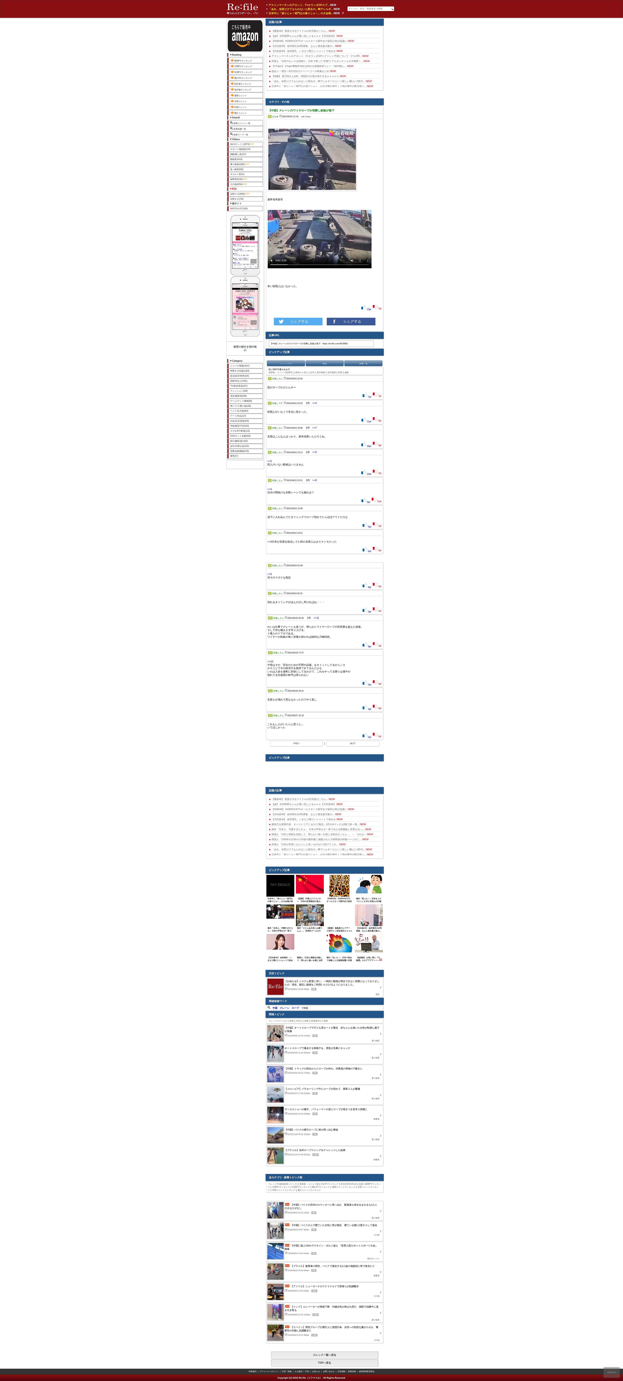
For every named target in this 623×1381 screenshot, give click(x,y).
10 (270, 618)
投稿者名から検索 (319, 1021)
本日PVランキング (329, 1184)
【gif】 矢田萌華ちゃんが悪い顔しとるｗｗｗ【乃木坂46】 (304, 36)
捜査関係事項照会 (366, 1371)
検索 (325, 363)
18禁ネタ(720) (237, 199)
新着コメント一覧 (241, 123)
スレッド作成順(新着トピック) (283, 1184)
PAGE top (611, 1372)
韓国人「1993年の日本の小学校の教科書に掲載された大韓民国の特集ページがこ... (316, 839)
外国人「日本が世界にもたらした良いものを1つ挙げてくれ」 (305, 844)
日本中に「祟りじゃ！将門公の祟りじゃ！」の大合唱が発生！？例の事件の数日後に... (319, 86)
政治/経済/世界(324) (239, 376)
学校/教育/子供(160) (239, 426)
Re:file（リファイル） (310, 1377)
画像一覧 (363, 363)
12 (270, 691)
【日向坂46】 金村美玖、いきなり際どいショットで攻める (304, 51)
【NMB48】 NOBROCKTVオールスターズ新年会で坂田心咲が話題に (309, 41)
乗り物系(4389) (237, 164)
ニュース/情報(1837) (239, 366)
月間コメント (240, 101)
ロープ (295, 1008)
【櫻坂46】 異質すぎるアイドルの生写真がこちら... (300, 31)
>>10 (270, 661)
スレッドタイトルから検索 (281, 1021)
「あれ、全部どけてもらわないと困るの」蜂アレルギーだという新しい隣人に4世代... (318, 81)
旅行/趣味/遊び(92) (239, 441)
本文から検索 (302, 1021)
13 (270, 715)
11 (270, 653)
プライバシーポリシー (269, 1371)
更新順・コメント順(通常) (281, 372)
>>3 (269, 541)
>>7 (314, 427)
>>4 (314, 403)
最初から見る (301, 372)
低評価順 (331, 372)
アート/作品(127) (238, 416)
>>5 (314, 452)
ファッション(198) (239, 391)
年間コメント (240, 107)
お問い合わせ (329, 1371)
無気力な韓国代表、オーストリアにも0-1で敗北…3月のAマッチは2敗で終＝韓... (315, 824)
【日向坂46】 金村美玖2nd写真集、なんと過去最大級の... (303, 46)
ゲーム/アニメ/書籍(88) (241, 401)
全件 (312, 372)
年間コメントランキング (283, 1190)
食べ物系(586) (236, 169)
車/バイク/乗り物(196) (240, 406)
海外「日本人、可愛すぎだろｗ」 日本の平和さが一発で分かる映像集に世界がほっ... (318, 829)
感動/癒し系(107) (238, 154)
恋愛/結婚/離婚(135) (239, 451)
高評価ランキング (242, 84)
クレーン (284, 1008)
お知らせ (316, 1371)
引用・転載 (287, 1371)
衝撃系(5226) (236, 179)
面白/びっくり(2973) (239, 144)
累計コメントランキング (309, 1190)
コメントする (286, 363)
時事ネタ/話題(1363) (239, 371)
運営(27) (234, 456)
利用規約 (253, 1371)
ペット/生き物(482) (239, 411)
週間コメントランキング (343, 1187)
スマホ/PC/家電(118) (240, 431)
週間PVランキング (243, 60)
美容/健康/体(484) (238, 396)
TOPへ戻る (324, 1362)
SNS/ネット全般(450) (240, 436)
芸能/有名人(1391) (238, 381)
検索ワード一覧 (240, 134)
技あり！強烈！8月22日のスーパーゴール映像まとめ (300, 71)
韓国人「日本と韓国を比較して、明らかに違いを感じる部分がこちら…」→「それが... (319, 834)
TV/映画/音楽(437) (238, 386)
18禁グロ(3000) (237, 194)
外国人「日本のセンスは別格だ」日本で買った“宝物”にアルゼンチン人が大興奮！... (317, 61)
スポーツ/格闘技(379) (240, 149)
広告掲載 (341, 1371)
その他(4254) (236, 184)
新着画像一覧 (239, 129)
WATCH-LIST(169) (239, 208)
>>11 (316, 617)
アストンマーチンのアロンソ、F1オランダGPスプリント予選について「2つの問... (316, 56)
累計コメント (240, 113)
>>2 (269, 461)
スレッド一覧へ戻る (324, 1355)
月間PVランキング (243, 66)
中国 (275, 1008)
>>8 (314, 480)
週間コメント (240, 95)
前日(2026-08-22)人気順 (352, 1184)
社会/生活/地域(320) (239, 421)
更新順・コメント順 (308, 1184)
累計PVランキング (243, 78)
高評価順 (321, 372)
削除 (340, 372)
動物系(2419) (236, 159)
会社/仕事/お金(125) (239, 446)
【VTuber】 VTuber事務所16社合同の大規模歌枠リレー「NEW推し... (309, 66)
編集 (347, 372)
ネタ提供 (298, 1371)
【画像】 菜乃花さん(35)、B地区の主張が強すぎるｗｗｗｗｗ (305, 76)
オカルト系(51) (237, 174)
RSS (307, 1371)
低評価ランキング (242, 90)
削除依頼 (352, 1371)
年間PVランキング (243, 72)
